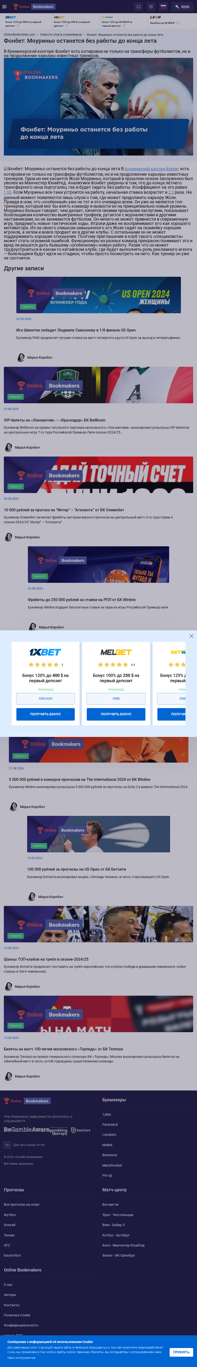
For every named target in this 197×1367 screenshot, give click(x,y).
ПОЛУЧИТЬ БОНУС (45, 714)
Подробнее (46, 1357)
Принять (181, 1352)
